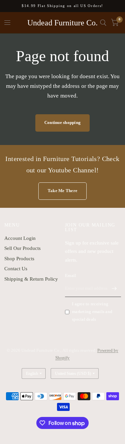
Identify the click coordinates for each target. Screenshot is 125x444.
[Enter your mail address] (114, 288)
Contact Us (15, 268)
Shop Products (19, 258)
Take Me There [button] (62, 190)
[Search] (103, 22)
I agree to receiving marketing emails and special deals (92, 311)
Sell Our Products (22, 248)
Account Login (20, 238)
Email (70, 275)
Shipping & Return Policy (31, 279)
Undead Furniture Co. (62, 23)
